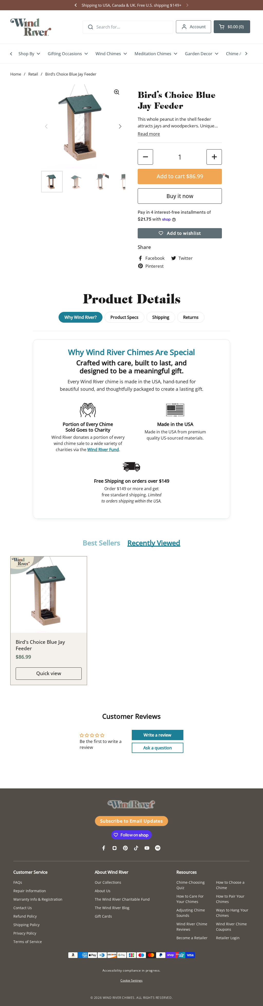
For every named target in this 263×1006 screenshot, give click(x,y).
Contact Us (22, 907)
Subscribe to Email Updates (131, 821)
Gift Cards (103, 916)
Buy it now (179, 196)
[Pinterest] (125, 848)
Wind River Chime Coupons (231, 926)
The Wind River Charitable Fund (122, 899)
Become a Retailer (192, 937)
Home (15, 74)
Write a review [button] (157, 735)
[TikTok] (136, 848)
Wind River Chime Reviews (191, 926)
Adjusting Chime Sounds (190, 913)
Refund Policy (25, 916)
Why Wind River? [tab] (80, 317)
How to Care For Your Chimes (190, 899)
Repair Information (29, 890)
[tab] (101, 543)
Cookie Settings (131, 980)
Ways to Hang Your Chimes (232, 913)
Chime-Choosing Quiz (190, 885)
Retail (33, 74)
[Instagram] (114, 848)
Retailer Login (228, 937)
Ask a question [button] (157, 748)
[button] (232, 26)
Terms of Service (27, 941)
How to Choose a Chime (230, 885)
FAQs (17, 882)
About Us (102, 890)
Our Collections (108, 882)
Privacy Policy (24, 933)
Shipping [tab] (160, 317)
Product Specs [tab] (124, 317)
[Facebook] (104, 848)
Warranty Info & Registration (37, 899)
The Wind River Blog (112, 907)
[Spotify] (158, 848)
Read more (149, 134)
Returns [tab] (191, 317)
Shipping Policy (26, 924)
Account (198, 27)
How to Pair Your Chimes (230, 899)
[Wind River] (30, 27)
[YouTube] (147, 848)
